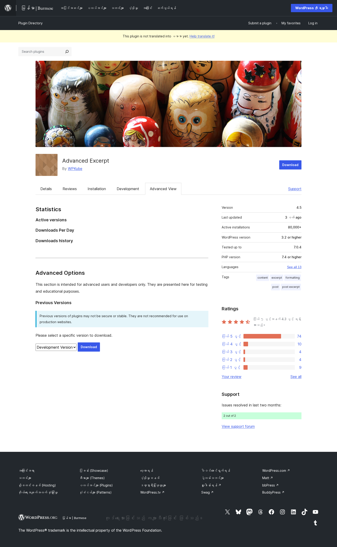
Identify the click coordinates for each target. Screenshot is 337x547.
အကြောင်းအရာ (26, 470)
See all (295, 376)
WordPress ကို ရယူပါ (311, 8)
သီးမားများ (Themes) (92, 478)
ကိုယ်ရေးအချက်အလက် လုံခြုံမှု (38, 492)
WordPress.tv (152, 492)
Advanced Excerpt (85, 160)
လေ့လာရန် (146, 470)
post (275, 287)
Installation (97, 188)
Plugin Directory (30, 23)
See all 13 (294, 267)
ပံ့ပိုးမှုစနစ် (150, 478)
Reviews (70, 188)
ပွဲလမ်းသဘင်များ (212, 478)
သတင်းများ (24, 478)
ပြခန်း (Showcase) (93, 470)
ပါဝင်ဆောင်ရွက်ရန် (215, 470)
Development (128, 188)
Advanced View (163, 188)
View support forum (238, 426)
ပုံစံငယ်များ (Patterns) (95, 492)
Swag (207, 492)
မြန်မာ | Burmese (74, 518)
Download (290, 165)
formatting (293, 277)
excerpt (276, 277)
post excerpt (291, 287)
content (262, 277)
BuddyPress (273, 492)
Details (46, 188)
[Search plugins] (67, 51)
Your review (231, 376)
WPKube (75, 168)
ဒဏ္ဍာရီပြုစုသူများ (153, 485)
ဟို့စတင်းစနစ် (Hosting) (37, 485)
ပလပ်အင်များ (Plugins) (96, 485)
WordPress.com (276, 470)
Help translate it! (202, 36)
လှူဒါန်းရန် (211, 485)
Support (294, 188)
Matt (267, 478)
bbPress (270, 485)
